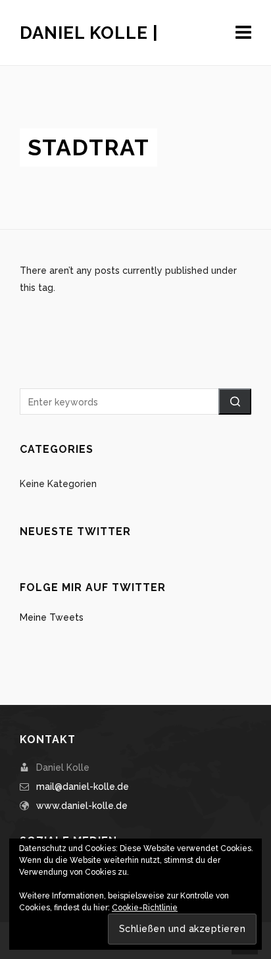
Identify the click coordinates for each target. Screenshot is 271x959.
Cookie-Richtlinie (145, 907)
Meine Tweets (52, 617)
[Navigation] (243, 33)
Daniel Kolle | (89, 33)
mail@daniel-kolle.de (82, 786)
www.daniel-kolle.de (82, 805)
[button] (234, 401)
